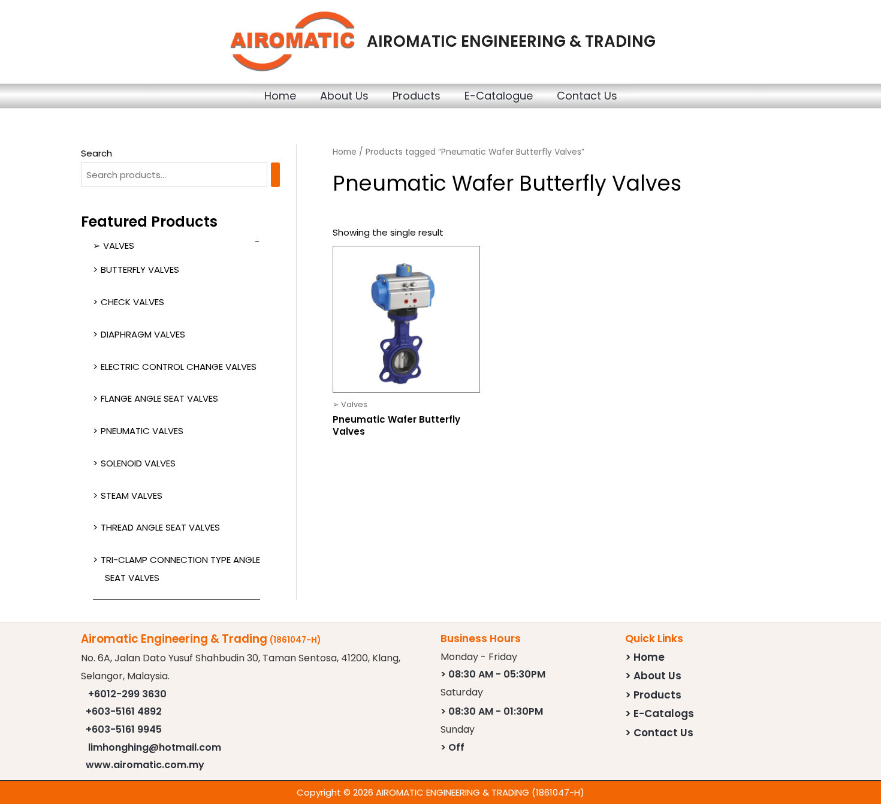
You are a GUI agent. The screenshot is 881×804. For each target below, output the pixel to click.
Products (417, 95)
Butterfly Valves (140, 269)
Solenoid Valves (138, 463)
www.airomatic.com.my (145, 765)
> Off (452, 747)
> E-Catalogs (659, 713)
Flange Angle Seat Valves (159, 398)
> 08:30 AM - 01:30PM (492, 711)
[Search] (275, 174)
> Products (653, 695)
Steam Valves (131, 495)
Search (96, 153)
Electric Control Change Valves (179, 366)
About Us (344, 95)
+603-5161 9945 (124, 729)
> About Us (653, 676)
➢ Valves (113, 245)
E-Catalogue (498, 95)
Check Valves (132, 302)
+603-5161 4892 (124, 711)
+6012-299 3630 (127, 694)
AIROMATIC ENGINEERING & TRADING (511, 41)
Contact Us (587, 95)
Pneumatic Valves (142, 430)
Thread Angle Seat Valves (160, 527)
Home (280, 95)
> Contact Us (659, 732)
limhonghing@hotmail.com (154, 747)
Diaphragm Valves (143, 334)
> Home (645, 657)
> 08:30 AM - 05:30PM (493, 674)
